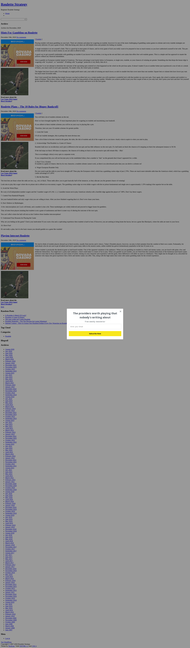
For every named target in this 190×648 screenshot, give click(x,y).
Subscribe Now (95, 333)
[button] (95, 315)
